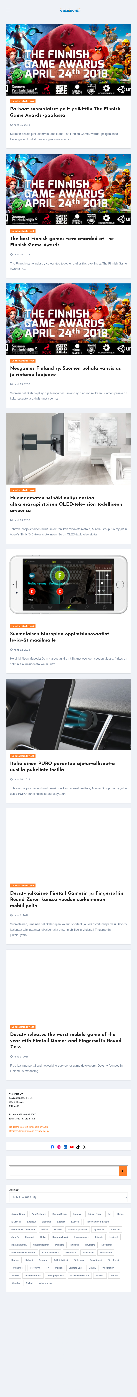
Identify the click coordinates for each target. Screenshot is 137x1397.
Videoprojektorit (55, 1275)
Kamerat (29, 1237)
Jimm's (15, 1237)
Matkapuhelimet (41, 1245)
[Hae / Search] (123, 1171)
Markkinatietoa (19, 1245)
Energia (61, 1222)
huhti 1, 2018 (21, 915)
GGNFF (58, 1229)
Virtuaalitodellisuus (79, 1275)
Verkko (15, 1275)
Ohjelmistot (71, 1252)
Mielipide (59, 1245)
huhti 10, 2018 (21, 779)
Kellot (43, 1237)
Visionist (100, 1275)
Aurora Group (18, 1214)
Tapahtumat (96, 1260)
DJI (109, 1214)
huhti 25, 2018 (21, 124)
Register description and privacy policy (29, 1131)
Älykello (15, 1283)
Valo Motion (108, 1268)
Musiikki (74, 1245)
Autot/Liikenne (39, 1214)
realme (15, 1260)
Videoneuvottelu (33, 1275)
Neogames (107, 1245)
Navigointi (90, 1245)
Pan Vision (88, 1252)
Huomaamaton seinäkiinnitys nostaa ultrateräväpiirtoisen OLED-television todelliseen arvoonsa (66, 504)
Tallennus (79, 1260)
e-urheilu (16, 1222)
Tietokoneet (17, 1268)
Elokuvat (46, 1222)
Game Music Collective (23, 1229)
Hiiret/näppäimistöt (77, 1229)
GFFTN (44, 1229)
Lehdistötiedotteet (22, 101)
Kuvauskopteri (81, 1237)
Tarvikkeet (113, 1260)
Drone (120, 1214)
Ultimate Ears (76, 1268)
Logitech (114, 1237)
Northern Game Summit (23, 1252)
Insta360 (115, 1229)
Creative (77, 1214)
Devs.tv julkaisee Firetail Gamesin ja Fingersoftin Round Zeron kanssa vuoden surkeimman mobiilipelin (66, 899)
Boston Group (59, 1214)
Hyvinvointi (99, 1229)
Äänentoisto (45, 1283)
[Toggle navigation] (8, 10)
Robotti (29, 1260)
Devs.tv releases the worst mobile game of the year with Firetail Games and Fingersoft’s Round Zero (65, 1041)
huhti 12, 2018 (21, 649)
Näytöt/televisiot (50, 1252)
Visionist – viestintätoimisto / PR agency (70, 1324)
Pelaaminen (106, 1252)
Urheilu (92, 1268)
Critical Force (95, 1214)
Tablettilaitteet (61, 1260)
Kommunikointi (60, 1237)
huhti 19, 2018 (21, 384)
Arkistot (14, 1189)
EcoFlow (31, 1222)
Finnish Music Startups (97, 1222)
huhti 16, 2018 (21, 520)
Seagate (43, 1260)
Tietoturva (35, 1268)
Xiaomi (114, 1275)
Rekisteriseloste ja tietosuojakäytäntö (28, 1127)
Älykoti (29, 1283)
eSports (75, 1222)
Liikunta (99, 1237)
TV (47, 1268)
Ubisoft (58, 1268)
